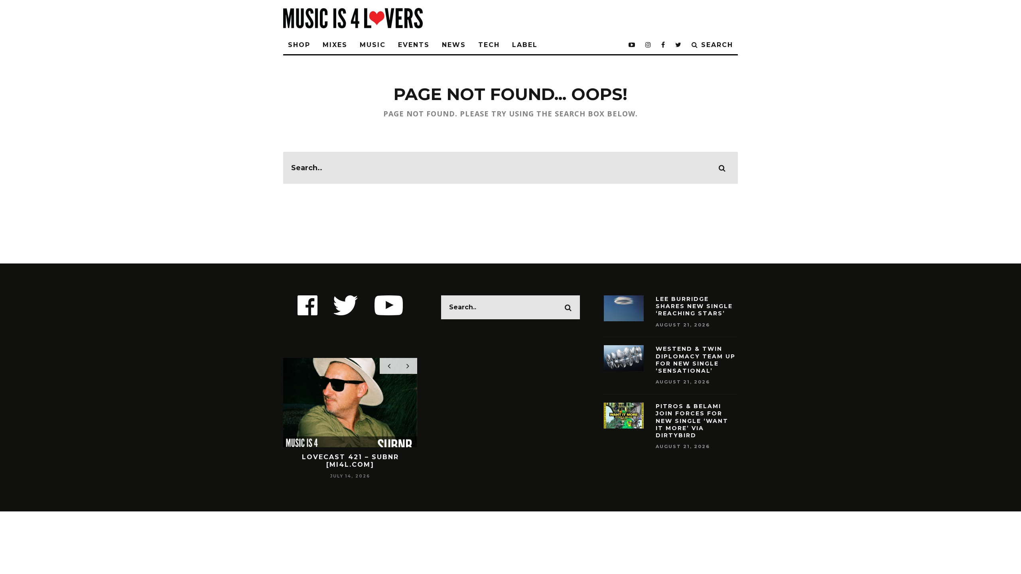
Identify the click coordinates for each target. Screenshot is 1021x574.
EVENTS (414, 45)
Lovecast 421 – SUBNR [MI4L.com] (350, 460)
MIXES (335, 45)
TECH (489, 45)
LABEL (525, 45)
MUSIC (373, 45)
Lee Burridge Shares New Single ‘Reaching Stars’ (694, 306)
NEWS (454, 45)
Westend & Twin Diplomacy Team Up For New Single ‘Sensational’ (695, 359)
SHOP (299, 45)
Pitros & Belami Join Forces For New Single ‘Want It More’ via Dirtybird (692, 421)
